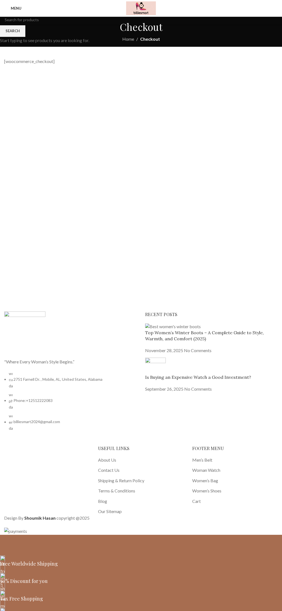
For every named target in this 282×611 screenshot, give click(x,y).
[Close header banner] (7, 542)
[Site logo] (141, 7)
